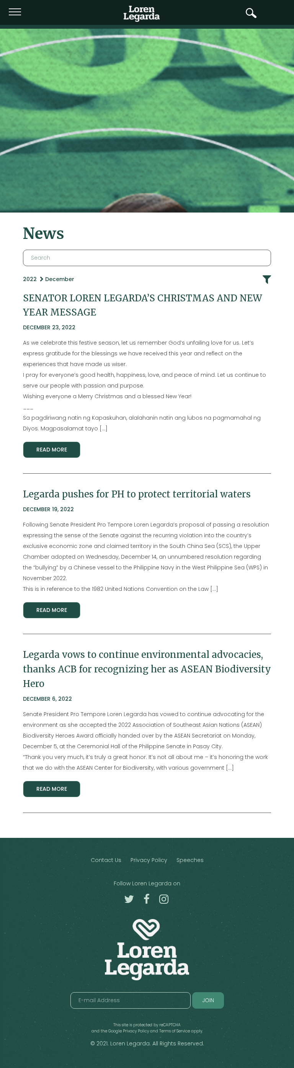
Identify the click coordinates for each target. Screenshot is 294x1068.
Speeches (190, 860)
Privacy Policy (149, 860)
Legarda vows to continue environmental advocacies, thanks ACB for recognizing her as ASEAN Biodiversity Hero (147, 669)
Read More (51, 449)
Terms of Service (174, 1031)
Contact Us (106, 860)
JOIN (208, 1000)
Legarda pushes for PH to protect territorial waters (137, 494)
